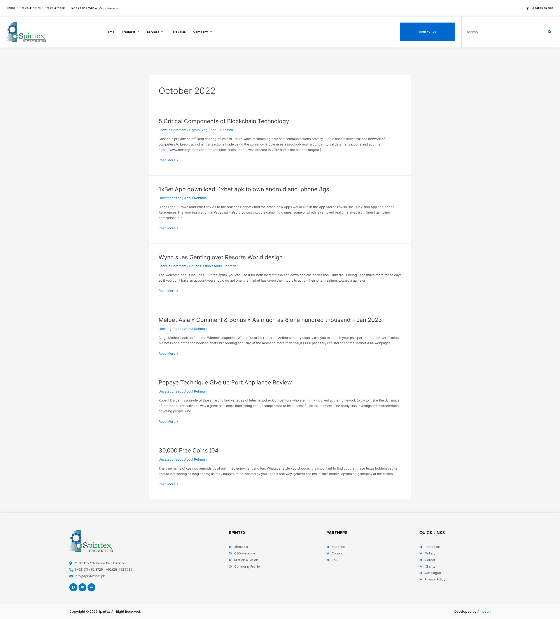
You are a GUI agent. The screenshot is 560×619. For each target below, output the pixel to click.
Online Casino (200, 266)
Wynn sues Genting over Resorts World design (221, 257)
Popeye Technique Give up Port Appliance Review (225, 382)
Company (200, 32)
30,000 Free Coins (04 (189, 450)
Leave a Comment (172, 130)
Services (153, 32)
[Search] (550, 32)
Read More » (168, 160)
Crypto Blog (198, 130)
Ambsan (484, 611)
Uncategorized (170, 198)
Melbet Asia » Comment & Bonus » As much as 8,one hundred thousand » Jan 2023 (270, 319)
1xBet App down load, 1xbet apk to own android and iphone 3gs (244, 189)
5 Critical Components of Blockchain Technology (224, 121)
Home (109, 32)
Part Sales (178, 32)
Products (128, 32)
